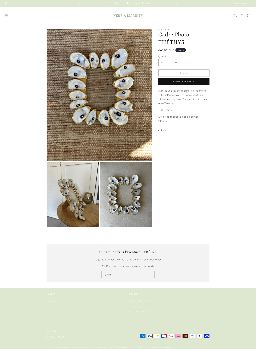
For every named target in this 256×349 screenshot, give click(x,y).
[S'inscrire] (151, 274)
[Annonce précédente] (79, 3)
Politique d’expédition (119, 347)
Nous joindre (53, 301)
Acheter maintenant (184, 81)
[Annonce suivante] (176, 3)
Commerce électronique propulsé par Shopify (88, 347)
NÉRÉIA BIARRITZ (61, 347)
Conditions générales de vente (158, 347)
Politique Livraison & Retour (143, 301)
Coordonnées (137, 347)
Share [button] (164, 130)
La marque (134, 306)
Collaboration (53, 306)
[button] (6, 15)
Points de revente (138, 311)
